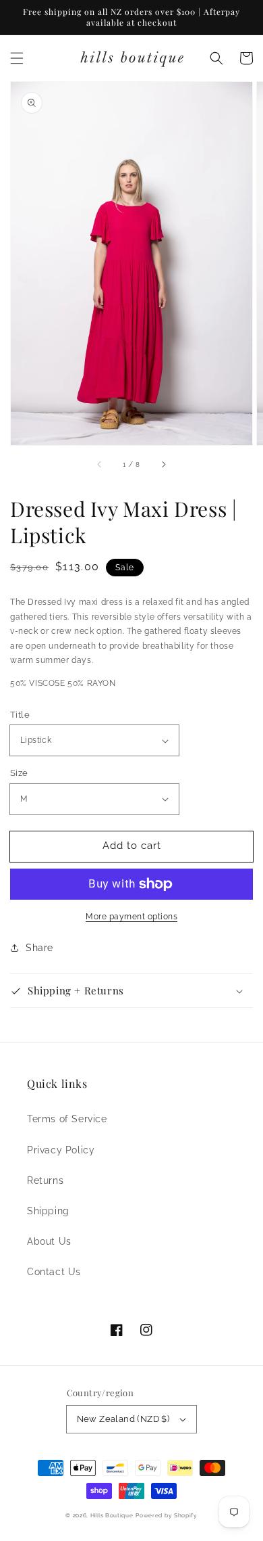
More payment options (131, 916)
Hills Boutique (112, 1515)
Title (20, 715)
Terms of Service (67, 1118)
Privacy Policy (60, 1150)
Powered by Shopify (167, 1515)
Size (19, 773)
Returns (45, 1180)
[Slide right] (163, 464)
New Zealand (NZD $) (123, 1419)
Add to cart (132, 846)
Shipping (48, 1210)
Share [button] (39, 947)
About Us (49, 1241)
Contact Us (54, 1271)
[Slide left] (100, 464)
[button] (17, 58)
